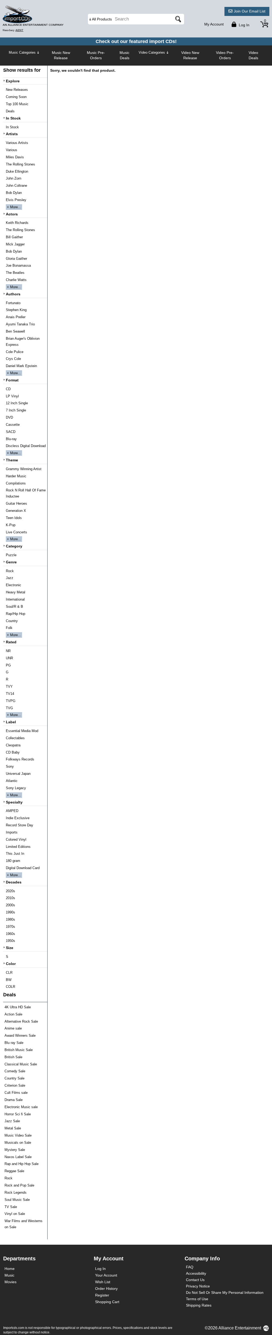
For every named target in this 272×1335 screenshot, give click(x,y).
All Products (102, 19)
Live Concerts (16, 532)
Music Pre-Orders (96, 55)
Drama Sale (14, 1100)
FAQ (189, 1267)
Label (11, 722)
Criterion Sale (15, 1085)
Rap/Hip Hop (15, 614)
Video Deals (253, 55)
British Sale (13, 1057)
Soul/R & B (14, 607)
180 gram (13, 861)
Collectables (15, 738)
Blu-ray (11, 439)
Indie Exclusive (17, 818)
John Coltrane (16, 186)
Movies (10, 1282)
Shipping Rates (198, 1305)
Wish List (102, 1282)
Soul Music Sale (17, 1200)
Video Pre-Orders (225, 55)
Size (9, 948)
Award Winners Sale (20, 1036)
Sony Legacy (16, 788)
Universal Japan (18, 774)
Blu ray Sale (14, 1043)
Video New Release (190, 55)
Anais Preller (16, 317)
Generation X (16, 511)
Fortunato (13, 303)
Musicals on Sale (18, 1143)
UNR (9, 658)
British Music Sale (19, 1050)
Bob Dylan (14, 193)
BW (8, 980)
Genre (11, 562)
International (15, 599)
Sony (10, 766)
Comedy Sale (15, 1071)
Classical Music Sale (21, 1064)
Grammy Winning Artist (23, 469)
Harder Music (16, 476)
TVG (9, 708)
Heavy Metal (15, 592)
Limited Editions (18, 847)
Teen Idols (14, 518)
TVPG (10, 701)
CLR (9, 973)
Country (12, 621)
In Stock (13, 118)
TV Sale (11, 1207)
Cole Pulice (14, 352)
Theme (12, 460)
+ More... (14, 207)
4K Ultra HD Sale (18, 1007)
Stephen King (16, 310)
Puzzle (11, 555)
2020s (10, 891)
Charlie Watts (16, 280)
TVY (9, 686)
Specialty (14, 802)
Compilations (16, 483)
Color (11, 964)
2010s (10, 898)
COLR (10, 987)
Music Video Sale (18, 1135)
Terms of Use (197, 1299)
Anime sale (13, 1028)
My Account (214, 24)
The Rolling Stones (20, 164)
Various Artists (17, 143)
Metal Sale (13, 1128)
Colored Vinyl (16, 839)
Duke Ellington (17, 171)
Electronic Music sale (21, 1107)
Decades (14, 882)
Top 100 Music (17, 104)
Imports (12, 832)
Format (12, 380)
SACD (10, 432)
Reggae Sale (14, 1171)
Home (10, 1268)
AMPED (12, 811)
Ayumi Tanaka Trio (20, 324)
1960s (10, 934)
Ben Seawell (15, 331)
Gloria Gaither (16, 259)
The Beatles (15, 273)
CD (8, 389)
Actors (12, 214)
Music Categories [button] (22, 52)
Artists (12, 134)
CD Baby (13, 752)
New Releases (17, 90)
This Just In (15, 854)
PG (8, 665)
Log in (243, 25)
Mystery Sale (15, 1150)
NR (8, 651)
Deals (10, 111)
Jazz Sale (12, 1121)
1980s (10, 919)
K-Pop (10, 525)
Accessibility (196, 1273)
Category (14, 546)
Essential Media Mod (22, 731)
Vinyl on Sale (15, 1214)
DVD (9, 417)
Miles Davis (15, 157)
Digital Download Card (23, 868)
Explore (13, 81)
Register (102, 1295)
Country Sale (14, 1078)
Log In (100, 1268)
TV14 (10, 694)
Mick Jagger (15, 244)
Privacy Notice (198, 1286)
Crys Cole (13, 359)
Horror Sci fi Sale (18, 1114)
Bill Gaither (14, 237)
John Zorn (13, 178)
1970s (10, 927)
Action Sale (13, 1014)
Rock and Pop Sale (19, 1185)
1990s (10, 912)
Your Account (106, 1275)
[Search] (177, 19)
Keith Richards (17, 223)
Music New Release (61, 55)
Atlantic (12, 781)
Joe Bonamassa (18, 265)
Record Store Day (19, 825)
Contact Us (195, 1280)
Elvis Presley (16, 200)
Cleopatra (13, 745)
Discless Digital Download (26, 446)
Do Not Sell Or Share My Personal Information (225, 1292)
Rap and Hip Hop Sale (22, 1164)
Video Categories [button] (152, 52)
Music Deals (124, 55)
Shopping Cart (107, 1302)
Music (9, 1275)
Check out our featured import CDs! (136, 41)
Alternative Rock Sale (21, 1021)
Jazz (9, 578)
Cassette (13, 425)
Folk (9, 628)
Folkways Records (20, 759)
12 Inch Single (17, 403)
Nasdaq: (13, 30)
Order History (106, 1288)
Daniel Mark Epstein (21, 366)
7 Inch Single (16, 410)
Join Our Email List (249, 11)
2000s (10, 905)
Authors (13, 294)
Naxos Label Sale (18, 1157)
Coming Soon (16, 97)
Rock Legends (16, 1192)
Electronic (13, 585)
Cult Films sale (16, 1093)
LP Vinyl (12, 396)
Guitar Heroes (16, 503)
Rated (11, 642)
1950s (10, 941)
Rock (10, 571)
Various (11, 150)
